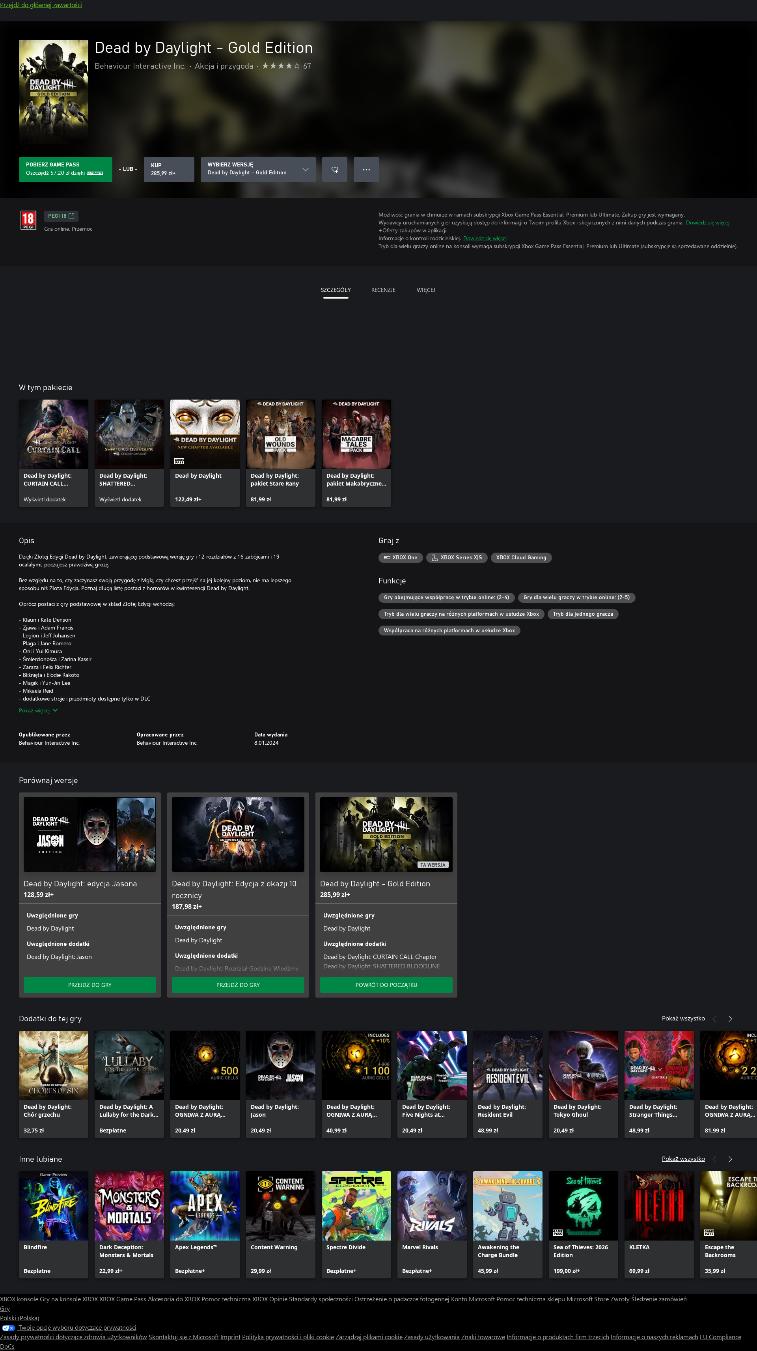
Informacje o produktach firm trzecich (558, 1336)
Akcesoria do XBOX (174, 1299)
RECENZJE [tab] (383, 289)
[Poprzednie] (714, 1018)
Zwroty (620, 1299)
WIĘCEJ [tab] (426, 289)
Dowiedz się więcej (707, 222)
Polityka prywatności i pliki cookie (288, 1336)
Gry (5, 1308)
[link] (53, 453)
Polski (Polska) (19, 1318)
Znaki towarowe (483, 1336)
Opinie (278, 1299)
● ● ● (366, 169)
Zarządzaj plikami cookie (369, 1336)
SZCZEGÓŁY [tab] (336, 289)
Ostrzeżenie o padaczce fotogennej (401, 1299)
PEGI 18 (57, 216)
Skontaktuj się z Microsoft (184, 1336)
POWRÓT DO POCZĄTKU (387, 984)
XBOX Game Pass (122, 1299)
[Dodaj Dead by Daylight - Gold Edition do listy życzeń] (334, 169)
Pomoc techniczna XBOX (235, 1299)
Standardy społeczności (321, 1299)
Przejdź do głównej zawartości (41, 4)
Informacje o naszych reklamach (654, 1336)
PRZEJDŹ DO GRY (90, 984)
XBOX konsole (19, 1299)
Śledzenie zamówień (659, 1299)
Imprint (230, 1336)
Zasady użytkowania (432, 1336)
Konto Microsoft (473, 1299)
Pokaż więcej (34, 710)
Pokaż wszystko (683, 1018)
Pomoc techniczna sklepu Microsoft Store (552, 1299)
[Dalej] (730, 1018)
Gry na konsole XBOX (69, 1299)
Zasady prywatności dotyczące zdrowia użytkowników (73, 1336)
